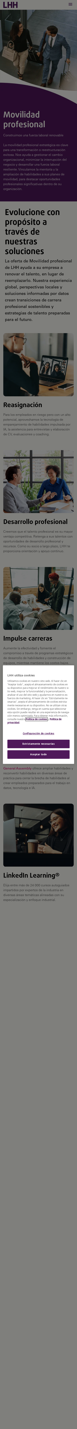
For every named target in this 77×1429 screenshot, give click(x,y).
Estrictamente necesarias (38, 743)
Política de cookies (36, 719)
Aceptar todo (38, 754)
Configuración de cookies (38, 733)
